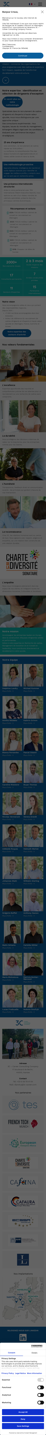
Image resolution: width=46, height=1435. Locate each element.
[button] (42, 12)
